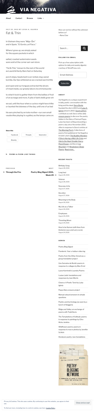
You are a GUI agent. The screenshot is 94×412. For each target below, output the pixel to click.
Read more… (70, 149)
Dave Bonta (78, 105)
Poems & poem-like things (22, 154)
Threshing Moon (65, 220)
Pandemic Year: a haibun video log (72, 251)
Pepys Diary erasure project (69, 290)
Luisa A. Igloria (30, 29)
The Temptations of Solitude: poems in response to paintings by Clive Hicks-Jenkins (73, 319)
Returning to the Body (67, 200)
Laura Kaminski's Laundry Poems (71, 271)
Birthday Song (64, 166)
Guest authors (80, 111)
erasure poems (64, 116)
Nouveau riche (64, 186)
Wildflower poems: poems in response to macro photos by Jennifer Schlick (73, 329)
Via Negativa (38, 9)
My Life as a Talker (66, 207)
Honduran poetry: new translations (72, 337)
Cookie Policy (50, 408)
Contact (19, 18)
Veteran (62, 179)
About (8, 18)
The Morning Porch (66, 130)
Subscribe (65, 83)
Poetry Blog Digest (66, 247)
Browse (30, 18)
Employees (63, 213)
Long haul (62, 172)
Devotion (62, 193)
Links (40, 18)
